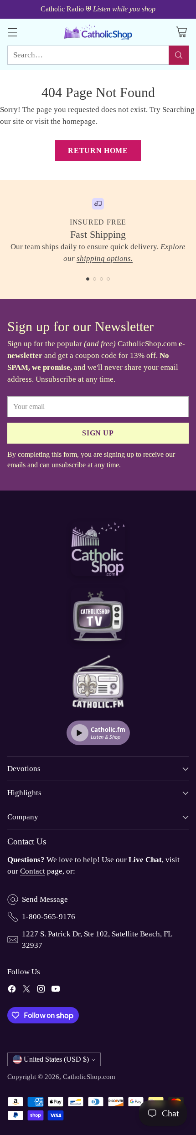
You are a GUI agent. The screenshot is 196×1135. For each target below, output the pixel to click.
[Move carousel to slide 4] (108, 279)
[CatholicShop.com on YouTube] (55, 990)
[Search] (179, 55)
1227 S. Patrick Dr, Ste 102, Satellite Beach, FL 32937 (97, 940)
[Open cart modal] (181, 32)
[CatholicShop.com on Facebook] (11, 990)
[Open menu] (12, 32)
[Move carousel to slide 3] (101, 279)
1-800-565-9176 (48, 916)
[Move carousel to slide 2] (94, 279)
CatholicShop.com (89, 1076)
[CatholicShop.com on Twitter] (26, 990)
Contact (32, 871)
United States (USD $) (56, 1059)
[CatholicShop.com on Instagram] (41, 990)
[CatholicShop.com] (98, 32)
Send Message (45, 899)
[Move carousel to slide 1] (87, 279)
